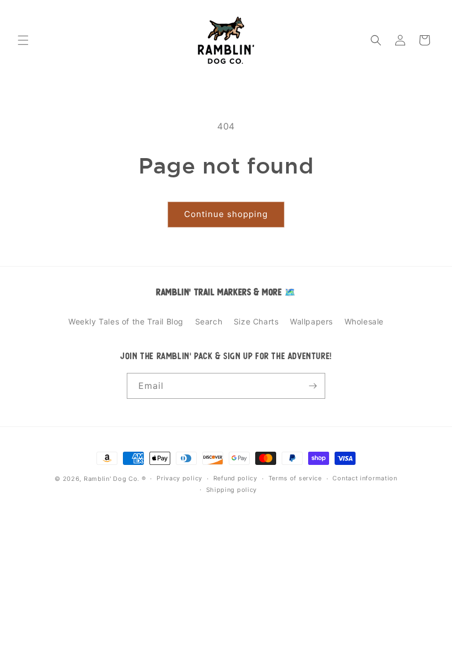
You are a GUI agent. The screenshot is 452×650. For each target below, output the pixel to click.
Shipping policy (231, 490)
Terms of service (295, 478)
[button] (23, 40)
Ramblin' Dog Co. (111, 479)
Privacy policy (179, 478)
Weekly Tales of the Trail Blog (126, 321)
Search (209, 321)
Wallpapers (311, 321)
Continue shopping (226, 214)
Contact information (364, 478)
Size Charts (256, 321)
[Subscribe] (312, 386)
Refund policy (235, 478)
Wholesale (364, 321)
